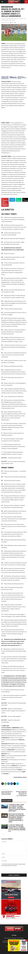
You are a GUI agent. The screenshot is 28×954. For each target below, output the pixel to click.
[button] (2, 1)
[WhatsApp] (5, 779)
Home (2, 4)
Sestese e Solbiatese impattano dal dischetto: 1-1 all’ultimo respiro (21, 789)
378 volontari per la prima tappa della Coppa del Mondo (6, 789)
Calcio (6, 4)
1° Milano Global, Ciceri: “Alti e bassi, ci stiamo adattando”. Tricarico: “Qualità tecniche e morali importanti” (17, 804)
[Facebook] (8, 779)
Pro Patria (4, 813)
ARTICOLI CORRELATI (7, 796)
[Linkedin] (11, 779)
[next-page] (4, 830)
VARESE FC (11, 6)
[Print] (2, 779)
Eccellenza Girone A (4, 824)
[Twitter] (17, 779)
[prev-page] (2, 830)
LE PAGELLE (19, 195)
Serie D (9, 4)
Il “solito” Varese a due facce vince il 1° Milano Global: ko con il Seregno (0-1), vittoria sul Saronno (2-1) (17, 824)
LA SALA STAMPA (12, 195)
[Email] (14, 779)
